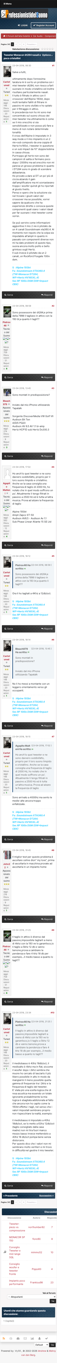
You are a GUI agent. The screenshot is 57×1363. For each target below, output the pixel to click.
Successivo (45, 1195)
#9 (53, 930)
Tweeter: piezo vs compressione (17, 1227)
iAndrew (42, 1350)
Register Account (45, 25)
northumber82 (36, 1227)
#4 (53, 467)
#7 (53, 736)
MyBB (18, 1350)
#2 (53, 306)
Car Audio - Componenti (45, 36)
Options (46, 55)
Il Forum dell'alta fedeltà (18, 36)
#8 (53, 850)
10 (52, 1252)
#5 (53, 556)
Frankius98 (36, 1282)
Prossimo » (31, 44)
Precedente (11, 1195)
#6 (53, 639)
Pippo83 (36, 1269)
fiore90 (36, 1238)
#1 (53, 65)
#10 (52, 1012)
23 (52, 1282)
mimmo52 (36, 1252)
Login (24, 25)
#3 (53, 388)
